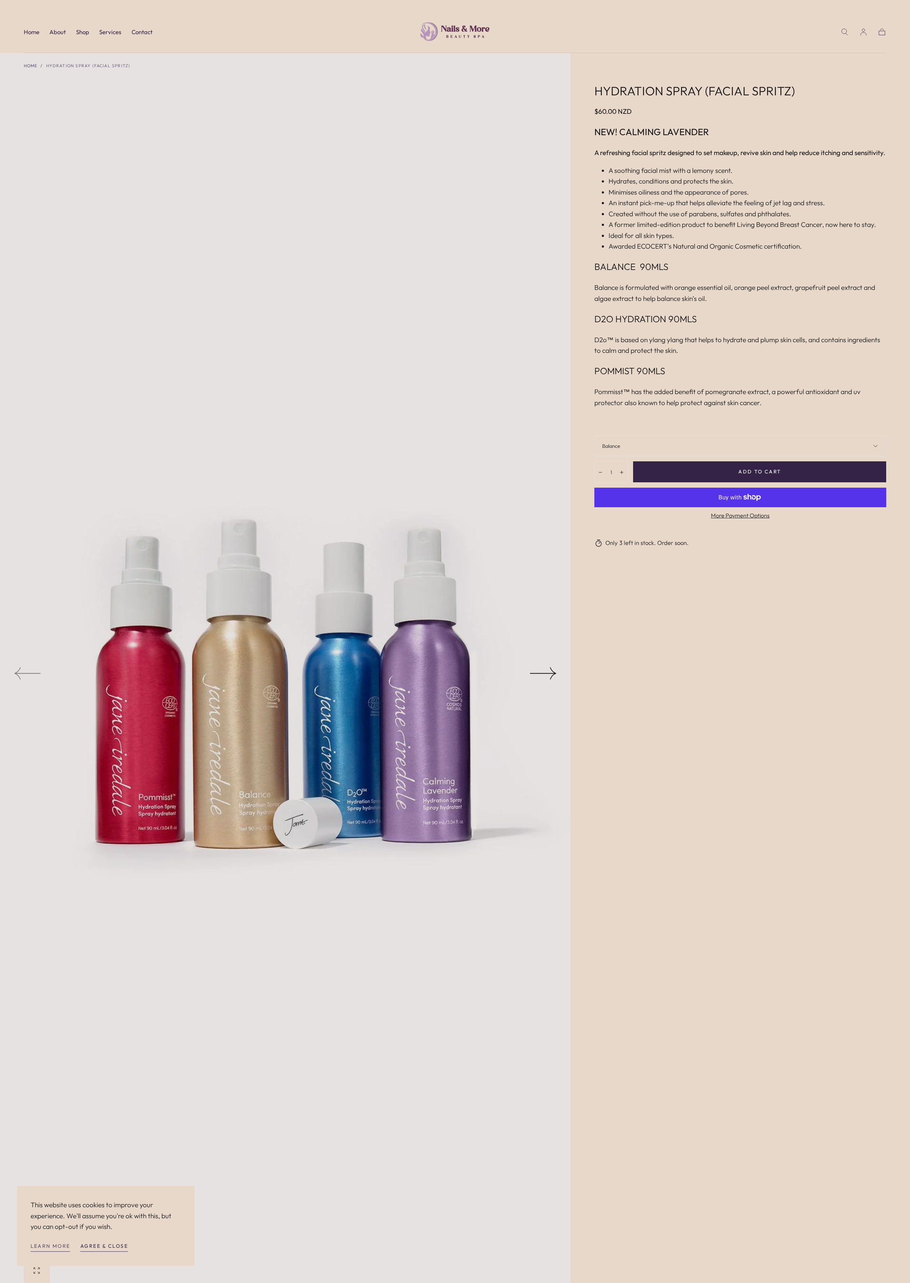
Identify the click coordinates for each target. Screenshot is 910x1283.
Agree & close (104, 1246)
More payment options (740, 515)
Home (31, 32)
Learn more (50, 1246)
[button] (844, 32)
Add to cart (759, 471)
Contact (142, 32)
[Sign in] (863, 32)
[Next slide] (543, 673)
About (57, 32)
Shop (82, 32)
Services (110, 32)
